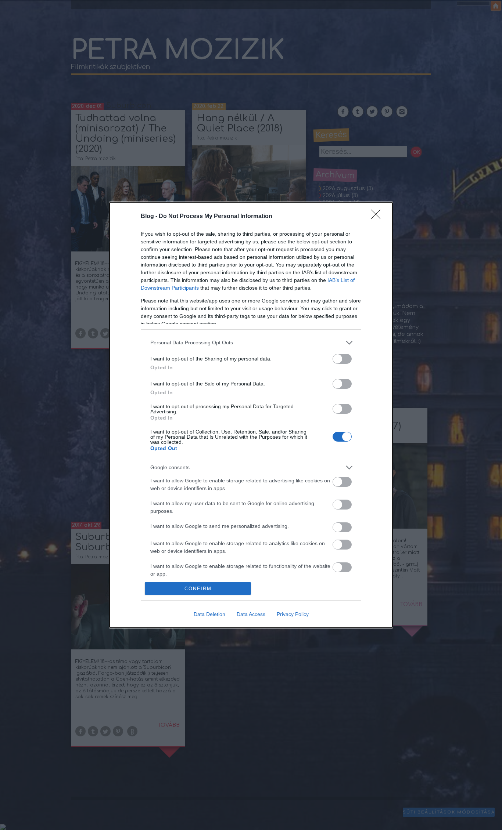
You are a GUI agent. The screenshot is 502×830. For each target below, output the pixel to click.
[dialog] (251, 415)
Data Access (251, 614)
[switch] (342, 359)
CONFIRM (198, 588)
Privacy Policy (293, 614)
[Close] (378, 217)
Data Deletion (209, 614)
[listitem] (251, 343)
